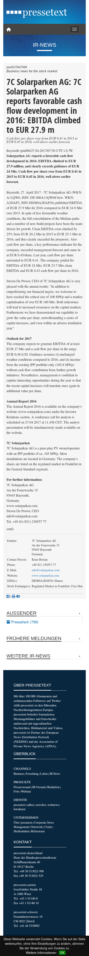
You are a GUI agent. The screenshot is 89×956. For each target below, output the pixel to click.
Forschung (32, 774)
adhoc (30, 805)
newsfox (41, 805)
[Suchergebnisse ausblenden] (18, 596)
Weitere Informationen (41, 952)
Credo (48, 827)
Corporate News (44, 822)
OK (62, 952)
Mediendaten (21, 831)
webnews (53, 805)
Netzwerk (37, 827)
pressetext (19, 805)
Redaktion (53, 787)
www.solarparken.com (45, 575)
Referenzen (38, 831)
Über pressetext (23, 822)
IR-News (54, 774)
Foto (16, 791)
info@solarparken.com (46, 570)
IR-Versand (39, 787)
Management (21, 827)
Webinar (26, 791)
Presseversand (22, 787)
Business (19, 774)
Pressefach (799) (24, 621)
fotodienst (19, 809)
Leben (44, 774)
